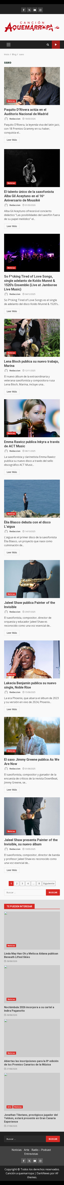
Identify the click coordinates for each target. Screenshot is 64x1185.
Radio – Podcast (41, 1150)
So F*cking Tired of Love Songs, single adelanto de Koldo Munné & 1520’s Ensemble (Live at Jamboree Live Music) (32, 253)
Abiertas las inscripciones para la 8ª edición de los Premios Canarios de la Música (32, 1038)
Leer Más (12, 139)
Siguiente (48, 883)
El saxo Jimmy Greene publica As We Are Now (32, 736)
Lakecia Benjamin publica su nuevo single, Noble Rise (32, 659)
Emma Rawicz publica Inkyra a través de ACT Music (32, 418)
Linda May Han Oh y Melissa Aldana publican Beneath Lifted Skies (32, 931)
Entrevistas (31, 1154)
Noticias (11, 101)
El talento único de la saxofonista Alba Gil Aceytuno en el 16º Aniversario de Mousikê (32, 168)
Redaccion (14, 118)
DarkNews (43, 1173)
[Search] (48, 44)
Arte (9, 1107)
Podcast (56, 45)
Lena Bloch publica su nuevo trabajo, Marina (32, 338)
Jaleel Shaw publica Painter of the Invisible (32, 579)
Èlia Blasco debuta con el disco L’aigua (32, 499)
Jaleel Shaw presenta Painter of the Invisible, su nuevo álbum (32, 816)
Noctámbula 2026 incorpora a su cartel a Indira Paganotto (32, 984)
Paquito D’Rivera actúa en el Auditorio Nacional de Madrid (32, 86)
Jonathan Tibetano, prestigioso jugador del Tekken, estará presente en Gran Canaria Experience (32, 1092)
